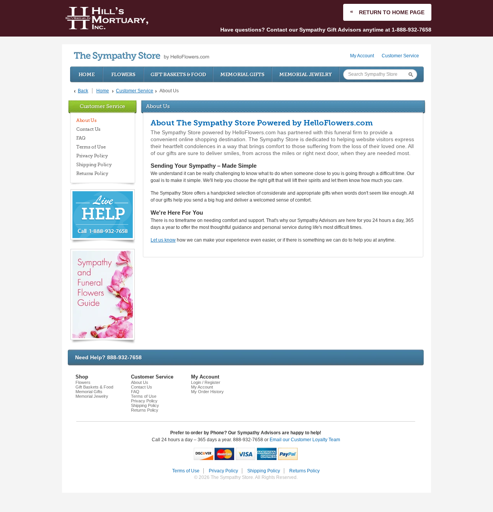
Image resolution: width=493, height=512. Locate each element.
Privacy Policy (92, 155)
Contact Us (88, 129)
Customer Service (400, 55)
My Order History (207, 391)
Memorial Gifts (242, 74)
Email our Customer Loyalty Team (305, 439)
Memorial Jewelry (305, 74)
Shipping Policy (94, 164)
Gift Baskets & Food (178, 74)
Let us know (163, 240)
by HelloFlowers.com (141, 56)
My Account (362, 55)
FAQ (81, 138)
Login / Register (205, 382)
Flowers (123, 74)
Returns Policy (92, 173)
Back (83, 90)
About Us (86, 120)
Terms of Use (91, 147)
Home (87, 74)
